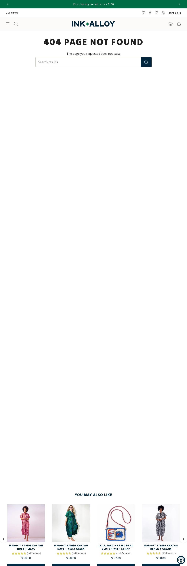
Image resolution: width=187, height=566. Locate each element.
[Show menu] (7, 24)
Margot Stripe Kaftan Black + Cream (161, 547)
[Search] (146, 62)
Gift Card (175, 12)
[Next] (179, 4)
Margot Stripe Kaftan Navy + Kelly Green (71, 547)
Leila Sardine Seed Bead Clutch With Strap (115, 547)
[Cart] (179, 24)
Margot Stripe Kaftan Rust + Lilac (26, 547)
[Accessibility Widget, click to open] (181, 560)
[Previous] (7, 4)
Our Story (12, 12)
